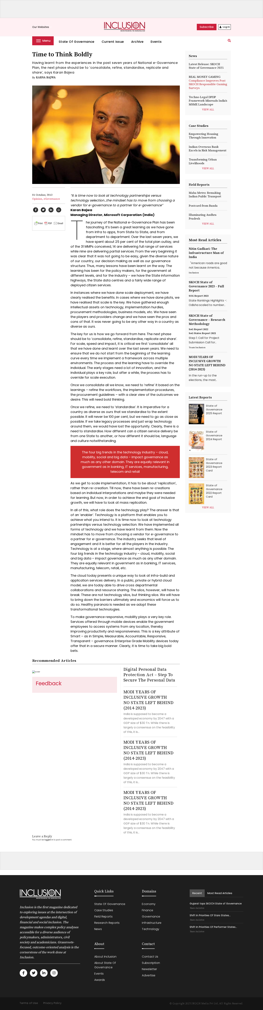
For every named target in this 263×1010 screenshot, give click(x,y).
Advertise (148, 975)
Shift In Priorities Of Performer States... (213, 927)
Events (156, 41)
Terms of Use (29, 1003)
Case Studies (103, 910)
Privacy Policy (52, 1003)
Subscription (151, 963)
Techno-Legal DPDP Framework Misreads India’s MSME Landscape (208, 100)
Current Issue (113, 41)
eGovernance (52, 199)
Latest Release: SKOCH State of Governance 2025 (206, 66)
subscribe (207, 27)
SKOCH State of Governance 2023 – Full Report (206, 286)
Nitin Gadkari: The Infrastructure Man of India (206, 253)
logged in (48, 839)
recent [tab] (197, 893)
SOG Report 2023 (198, 296)
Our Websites (42, 27)
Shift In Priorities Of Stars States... (210, 915)
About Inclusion (105, 957)
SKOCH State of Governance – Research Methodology (207, 320)
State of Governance (76, 41)
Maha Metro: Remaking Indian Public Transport (205, 194)
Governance (151, 916)
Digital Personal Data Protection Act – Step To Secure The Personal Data (149, 675)
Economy (148, 904)
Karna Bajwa (46, 77)
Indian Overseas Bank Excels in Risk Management (207, 148)
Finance (147, 910)
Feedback (49, 683)
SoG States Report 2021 (202, 333)
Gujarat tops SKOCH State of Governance (216, 903)
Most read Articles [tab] (219, 893)
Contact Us (150, 957)
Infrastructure (151, 923)
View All (208, 109)
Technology (150, 929)
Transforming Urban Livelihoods (203, 161)
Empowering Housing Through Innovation (203, 136)
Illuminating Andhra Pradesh (202, 216)
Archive (137, 41)
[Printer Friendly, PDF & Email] (48, 223)
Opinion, (37, 199)
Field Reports (103, 916)
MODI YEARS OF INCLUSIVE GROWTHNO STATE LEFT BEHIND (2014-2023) (148, 700)
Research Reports (107, 923)
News (98, 929)
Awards (99, 980)
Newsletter (149, 969)
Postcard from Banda (203, 206)
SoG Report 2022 (198, 329)
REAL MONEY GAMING (208, 82)
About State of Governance (105, 965)
